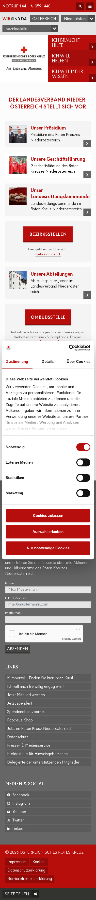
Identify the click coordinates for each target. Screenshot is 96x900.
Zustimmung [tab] (17, 361)
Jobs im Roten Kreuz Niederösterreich (39, 729)
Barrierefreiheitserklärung (30, 879)
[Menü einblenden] (90, 6)
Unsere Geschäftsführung (58, 159)
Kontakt (39, 862)
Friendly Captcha (71, 638)
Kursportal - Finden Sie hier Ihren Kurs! (40, 678)
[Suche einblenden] (80, 6)
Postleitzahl (13, 613)
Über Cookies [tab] (78, 361)
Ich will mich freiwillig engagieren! (35, 687)
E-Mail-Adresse (16, 598)
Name (9, 583)
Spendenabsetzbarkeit (26, 712)
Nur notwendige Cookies (48, 548)
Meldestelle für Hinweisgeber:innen (37, 754)
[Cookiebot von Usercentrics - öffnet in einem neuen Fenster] (69, 347)
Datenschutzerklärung (26, 870)
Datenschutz (17, 737)
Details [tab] (48, 361)
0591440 (42, 6)
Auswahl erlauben (48, 531)
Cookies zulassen (48, 515)
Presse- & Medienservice (28, 745)
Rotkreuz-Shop (20, 720)
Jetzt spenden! (19, 703)
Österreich (44, 19)
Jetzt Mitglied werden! (26, 695)
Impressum (17, 862)
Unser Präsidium (48, 128)
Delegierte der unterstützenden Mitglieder (43, 762)
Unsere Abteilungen (52, 274)
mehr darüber (46, 254)
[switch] (83, 462)
